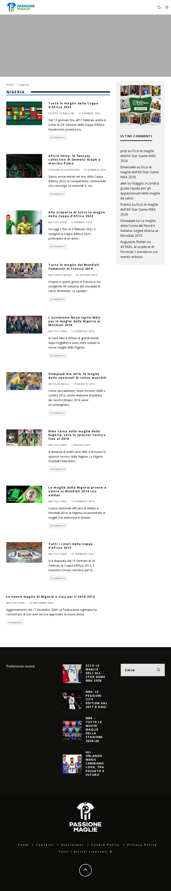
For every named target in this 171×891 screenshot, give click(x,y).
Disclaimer (72, 845)
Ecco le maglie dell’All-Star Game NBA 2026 (138, 156)
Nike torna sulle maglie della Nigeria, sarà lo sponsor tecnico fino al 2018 (77, 435)
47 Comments (57, 578)
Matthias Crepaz (60, 275)
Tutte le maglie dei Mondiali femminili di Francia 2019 (73, 266)
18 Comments (57, 469)
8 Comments (57, 194)
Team (23, 845)
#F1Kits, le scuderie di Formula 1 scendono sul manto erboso (138, 251)
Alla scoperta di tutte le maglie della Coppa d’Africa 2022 (76, 214)
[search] (158, 670)
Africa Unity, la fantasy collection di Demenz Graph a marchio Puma (74, 159)
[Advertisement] (85, 46)
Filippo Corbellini (61, 113)
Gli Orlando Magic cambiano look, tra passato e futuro (95, 763)
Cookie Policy (105, 845)
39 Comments (57, 525)
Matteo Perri (57, 222)
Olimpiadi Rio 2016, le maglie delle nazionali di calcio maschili (77, 376)
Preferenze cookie (20, 666)
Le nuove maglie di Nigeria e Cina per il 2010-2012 (50, 597)
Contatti (45, 845)
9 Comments (57, 299)
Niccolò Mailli (58, 384)
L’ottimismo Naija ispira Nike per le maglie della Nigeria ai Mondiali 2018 (74, 321)
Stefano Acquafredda (64, 169)
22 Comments (57, 355)
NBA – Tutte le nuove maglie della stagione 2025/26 (94, 729)
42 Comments (57, 246)
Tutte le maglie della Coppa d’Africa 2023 (73, 105)
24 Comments (57, 137)
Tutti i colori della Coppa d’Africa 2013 (70, 546)
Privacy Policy (142, 845)
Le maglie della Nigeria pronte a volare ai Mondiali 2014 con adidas (77, 491)
